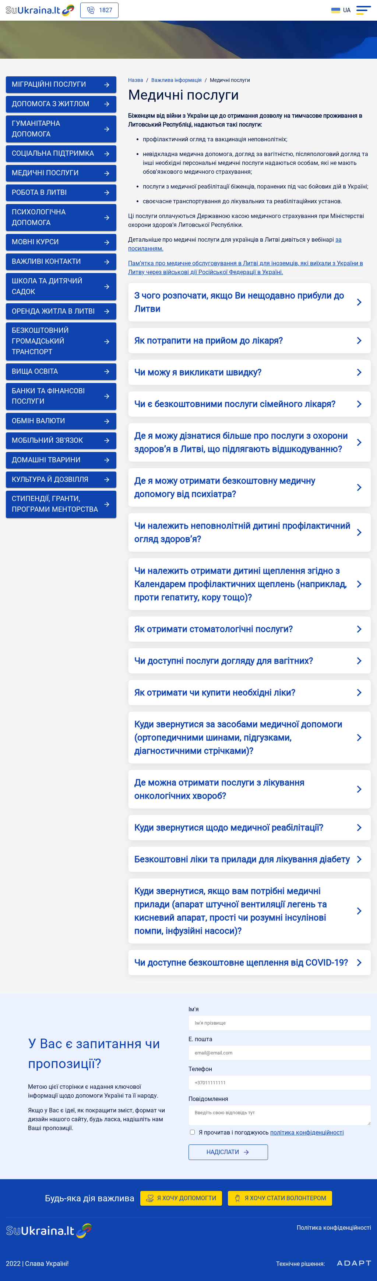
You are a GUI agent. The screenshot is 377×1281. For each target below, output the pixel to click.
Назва (135, 80)
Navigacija (363, 10)
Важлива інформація (176, 80)
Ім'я (193, 1009)
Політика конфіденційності (307, 1132)
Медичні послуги (230, 80)
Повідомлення (208, 1098)
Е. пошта (200, 1039)
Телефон (200, 1069)
